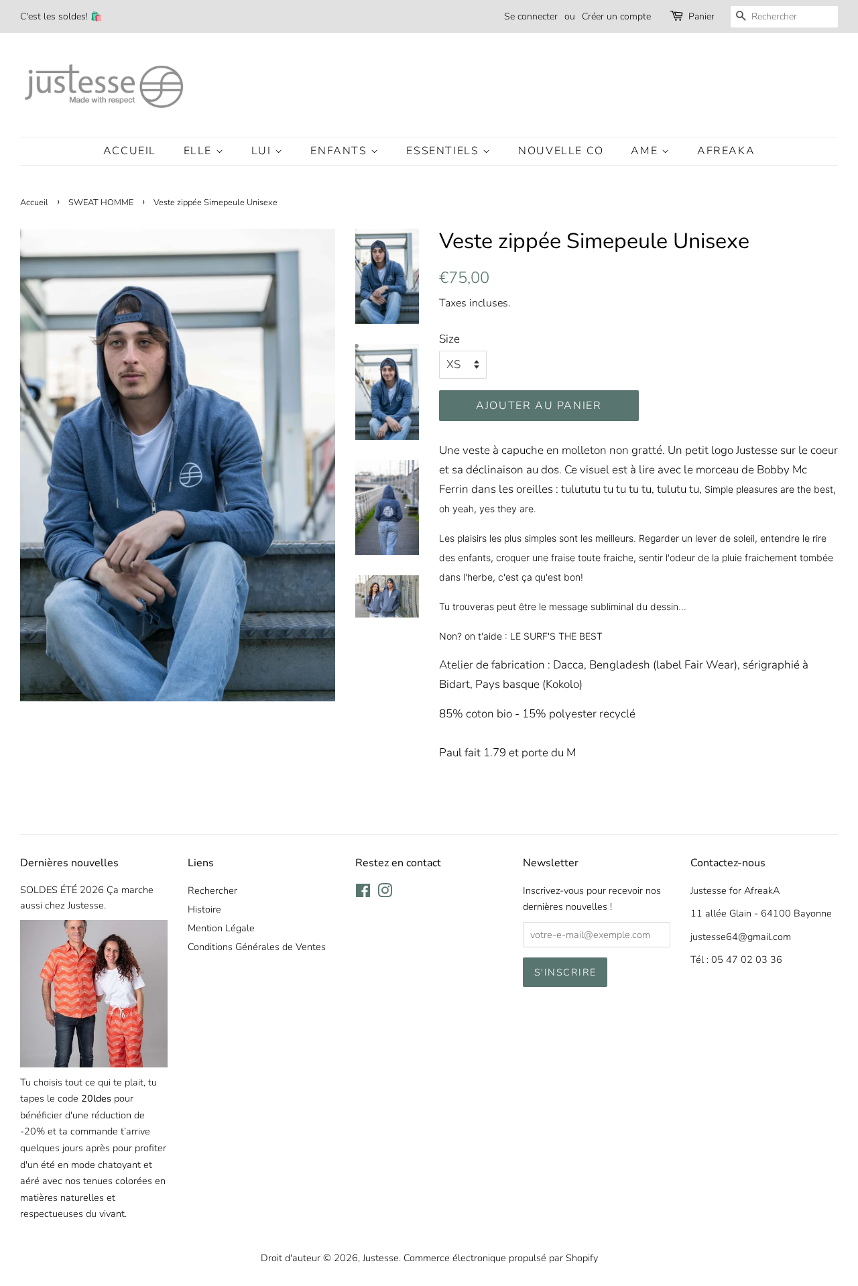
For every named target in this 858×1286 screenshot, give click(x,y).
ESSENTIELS (444, 150)
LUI (263, 150)
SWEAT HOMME (100, 202)
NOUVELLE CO (561, 150)
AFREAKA (726, 150)
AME (646, 150)
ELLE (200, 150)
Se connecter (531, 16)
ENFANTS (340, 150)
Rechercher (212, 890)
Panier (701, 16)
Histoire (204, 909)
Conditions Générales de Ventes (257, 946)
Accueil (129, 150)
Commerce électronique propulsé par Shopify (501, 1258)
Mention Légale (221, 928)
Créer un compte (616, 16)
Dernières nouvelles (69, 863)
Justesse (381, 1258)
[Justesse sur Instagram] (384, 893)
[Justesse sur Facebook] (363, 893)
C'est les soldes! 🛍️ (61, 16)
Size (449, 339)
